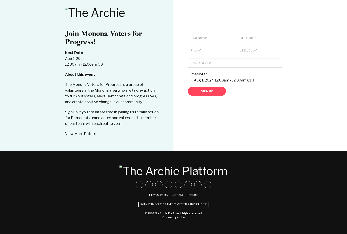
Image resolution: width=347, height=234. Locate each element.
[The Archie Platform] (112, 12)
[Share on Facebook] (149, 184)
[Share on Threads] (207, 184)
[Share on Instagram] (158, 184)
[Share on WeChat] (198, 184)
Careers (177, 195)
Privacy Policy (158, 195)
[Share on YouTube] (168, 184)
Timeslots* (221, 77)
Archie (181, 217)
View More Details (80, 134)
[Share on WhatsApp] (188, 184)
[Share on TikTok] (178, 184)
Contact (192, 195)
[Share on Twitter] (139, 184)
